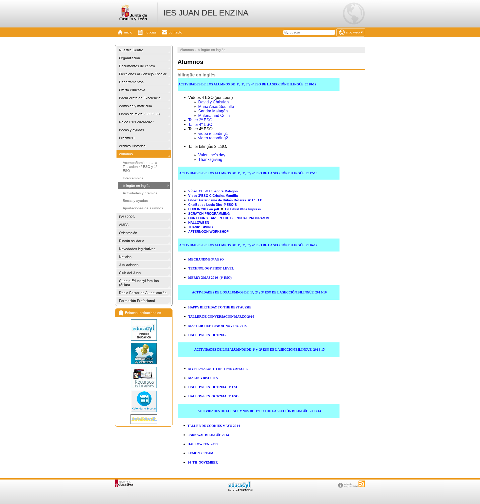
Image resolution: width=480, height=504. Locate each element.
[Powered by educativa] (124, 483)
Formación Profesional (137, 301)
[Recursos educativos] (143, 377)
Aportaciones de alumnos (143, 208)
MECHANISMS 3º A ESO (206, 259)
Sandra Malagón (213, 111)
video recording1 (213, 133)
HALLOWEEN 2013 (203, 444)
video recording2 (213, 138)
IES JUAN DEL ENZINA (206, 12)
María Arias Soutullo (216, 106)
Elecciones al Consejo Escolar (142, 74)
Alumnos (126, 154)
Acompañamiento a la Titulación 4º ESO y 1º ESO (140, 167)
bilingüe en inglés (136, 186)
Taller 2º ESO (200, 120)
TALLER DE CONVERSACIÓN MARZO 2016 (221, 316)
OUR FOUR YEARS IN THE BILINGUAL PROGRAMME (229, 218)
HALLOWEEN (198, 223)
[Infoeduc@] (143, 419)
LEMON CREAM (200, 453)
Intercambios (133, 178)
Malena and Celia (214, 115)
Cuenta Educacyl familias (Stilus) (139, 283)
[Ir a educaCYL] (240, 490)
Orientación (128, 233)
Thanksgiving (210, 159)
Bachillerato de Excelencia (139, 98)
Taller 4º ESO (200, 124)
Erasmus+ (127, 138)
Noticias (125, 257)
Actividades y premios (140, 193)
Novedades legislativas (137, 249)
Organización (129, 58)
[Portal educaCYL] (143, 330)
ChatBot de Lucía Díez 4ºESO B (212, 205)
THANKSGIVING (200, 227)
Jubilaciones (128, 265)
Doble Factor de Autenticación (142, 293)
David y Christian (213, 102)
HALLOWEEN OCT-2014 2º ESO (213, 396)
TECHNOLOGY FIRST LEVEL (211, 268)
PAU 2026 (127, 217)
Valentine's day (211, 155)
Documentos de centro (137, 66)
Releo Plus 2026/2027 (136, 122)
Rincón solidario (131, 241)
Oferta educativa (132, 90)
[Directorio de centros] (143, 353)
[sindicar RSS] (361, 484)
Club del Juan (130, 273)
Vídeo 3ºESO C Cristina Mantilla (213, 196)
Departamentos (131, 82)
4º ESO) (210, 277)
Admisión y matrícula (135, 106)
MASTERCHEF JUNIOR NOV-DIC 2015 (217, 326)
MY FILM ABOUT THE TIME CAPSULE (218, 369)
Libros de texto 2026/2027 (139, 114)
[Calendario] (143, 401)
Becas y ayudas (131, 130)
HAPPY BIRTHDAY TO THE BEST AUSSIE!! (221, 307)
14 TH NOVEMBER (203, 462)
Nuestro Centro (131, 50)
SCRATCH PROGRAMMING (209, 214)
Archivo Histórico (132, 146)
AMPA (123, 225)
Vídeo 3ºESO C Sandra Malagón (213, 191)
